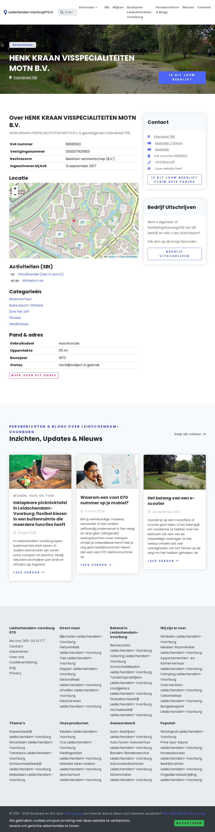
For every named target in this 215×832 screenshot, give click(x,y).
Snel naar (86, 7)
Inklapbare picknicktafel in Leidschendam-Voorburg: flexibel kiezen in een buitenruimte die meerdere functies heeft (40, 513)
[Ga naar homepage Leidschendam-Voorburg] (28, 12)
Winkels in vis (32, 280)
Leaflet (111, 256)
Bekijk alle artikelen (188, 434)
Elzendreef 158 (25, 77)
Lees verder (26, 572)
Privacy (15, 673)
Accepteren (189, 823)
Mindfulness (19, 324)
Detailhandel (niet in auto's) (41, 274)
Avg (12, 667)
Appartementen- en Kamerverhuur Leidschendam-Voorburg (181, 663)
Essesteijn (162, 149)
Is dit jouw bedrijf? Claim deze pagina (174, 179)
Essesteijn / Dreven (169, 143)
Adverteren (18, 651)
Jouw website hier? (168, 168)
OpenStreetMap (128, 256)
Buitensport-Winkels (26, 305)
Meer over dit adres (34, 375)
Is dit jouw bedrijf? (182, 77)
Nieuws (188, 7)
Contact (204, 7)
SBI (106, 7)
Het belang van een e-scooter (171, 500)
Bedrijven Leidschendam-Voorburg (139, 12)
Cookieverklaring (23, 662)
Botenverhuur (23, 45)
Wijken (118, 7)
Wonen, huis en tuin (33, 496)
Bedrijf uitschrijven (175, 254)
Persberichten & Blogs (167, 9)
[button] (74, 221)
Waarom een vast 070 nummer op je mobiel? (104, 500)
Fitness (15, 317)
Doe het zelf (19, 311)
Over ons (16, 657)
